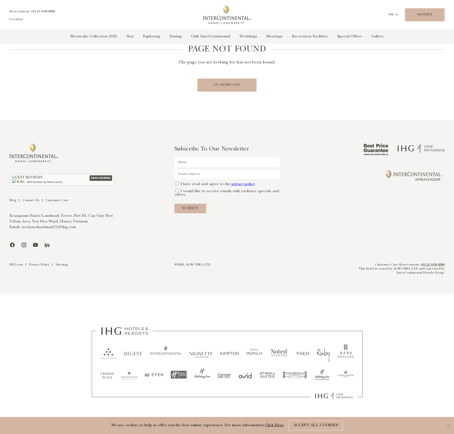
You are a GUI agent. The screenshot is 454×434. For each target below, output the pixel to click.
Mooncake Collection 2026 (93, 36)
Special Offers (349, 36)
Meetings (274, 36)
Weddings (248, 36)
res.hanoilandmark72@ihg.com (48, 227)
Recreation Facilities (310, 36)
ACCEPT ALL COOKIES (315, 425)
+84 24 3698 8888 (432, 264)
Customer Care (57, 200)
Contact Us (30, 200)
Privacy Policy (39, 264)
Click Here (274, 425)
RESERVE (424, 14)
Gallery (377, 36)
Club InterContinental (210, 36)
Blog (12, 200)
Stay (130, 36)
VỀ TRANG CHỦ (227, 85)
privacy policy (243, 184)
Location (16, 19)
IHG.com (16, 264)
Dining (176, 36)
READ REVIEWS (101, 178)
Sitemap (62, 264)
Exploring (151, 36)
